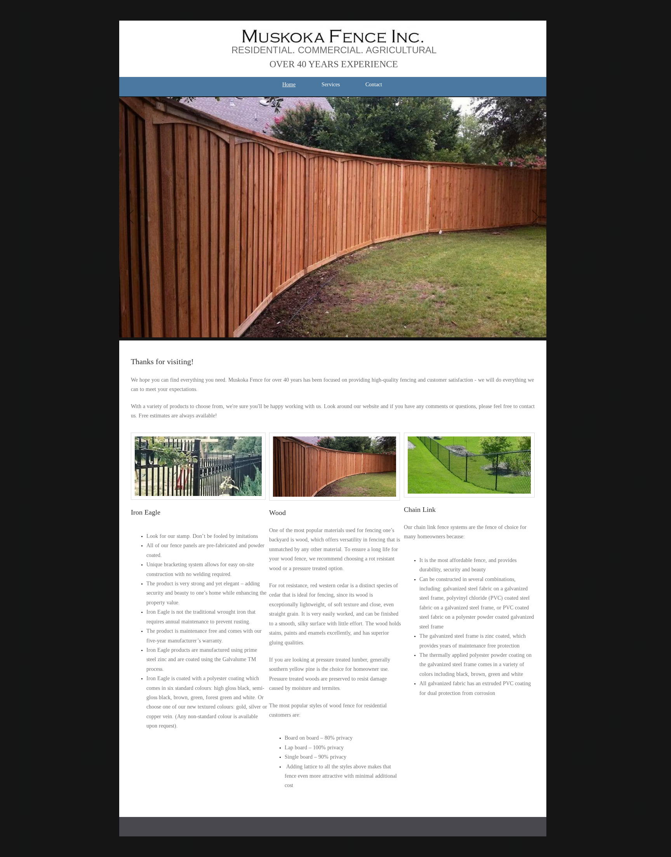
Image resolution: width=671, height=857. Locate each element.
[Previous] (130, 217)
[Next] (535, 217)
